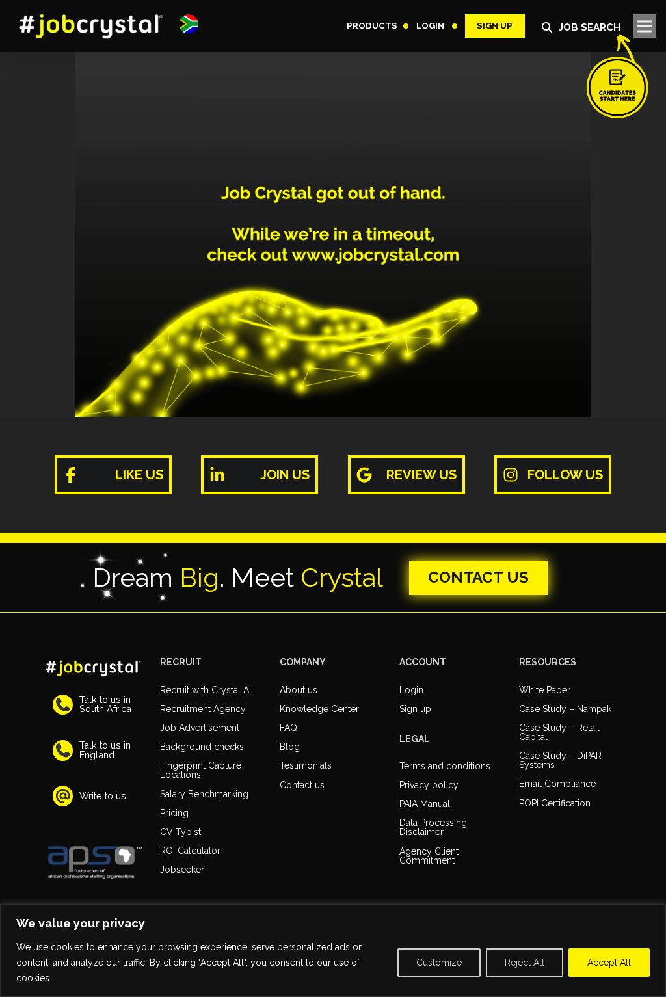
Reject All (524, 962)
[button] (188, 24)
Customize (439, 962)
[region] (333, 950)
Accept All (609, 962)
